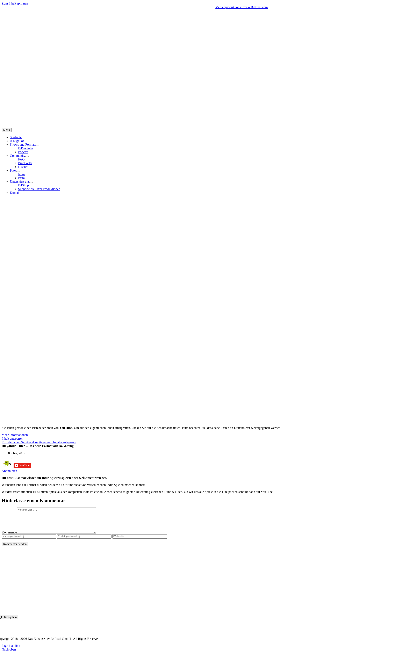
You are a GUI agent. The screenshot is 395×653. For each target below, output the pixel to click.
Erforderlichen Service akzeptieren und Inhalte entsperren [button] (39, 442)
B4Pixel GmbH (60, 638)
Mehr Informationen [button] (15, 435)
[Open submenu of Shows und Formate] (37, 145)
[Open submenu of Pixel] (18, 171)
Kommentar (9, 532)
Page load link (11, 645)
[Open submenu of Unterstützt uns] (31, 182)
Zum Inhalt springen (15, 3)
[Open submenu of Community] (27, 156)
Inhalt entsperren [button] (12, 438)
